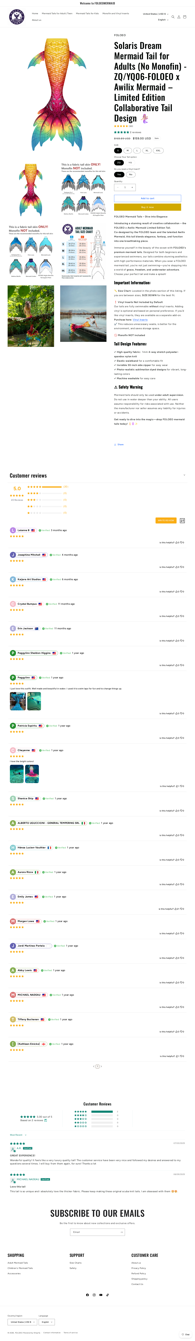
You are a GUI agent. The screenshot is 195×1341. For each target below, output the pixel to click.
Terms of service (71, 1333)
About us (136, 1263)
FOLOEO (19, 1333)
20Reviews (17, 500)
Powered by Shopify (32, 1333)
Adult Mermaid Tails (18, 1263)
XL (147, 150)
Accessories (14, 1273)
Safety (73, 1268)
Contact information (52, 1333)
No (130, 174)
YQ (132, 163)
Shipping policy (139, 1279)
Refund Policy (138, 1273)
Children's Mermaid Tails (20, 1268)
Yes (119, 174)
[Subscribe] (121, 1232)
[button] (173, 17)
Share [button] (121, 444)
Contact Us (137, 1284)
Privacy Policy (138, 1268)
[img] (17, 1143)
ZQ (119, 162)
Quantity (118, 181)
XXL (158, 150)
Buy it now (147, 207)
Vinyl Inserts (140, 319)
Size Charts (76, 1263)
